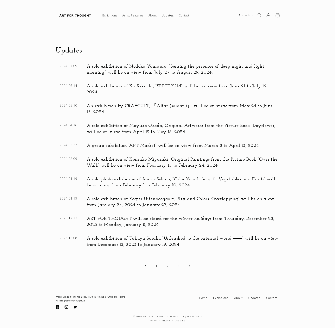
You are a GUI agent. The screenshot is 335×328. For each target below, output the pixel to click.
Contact (271, 298)
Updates (254, 298)
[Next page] (189, 266)
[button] (259, 15)
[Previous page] (145, 266)
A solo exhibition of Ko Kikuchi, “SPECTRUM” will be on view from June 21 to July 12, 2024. (177, 89)
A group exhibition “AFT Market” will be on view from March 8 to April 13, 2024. (173, 145)
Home (203, 298)
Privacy (166, 320)
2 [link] (168, 266)
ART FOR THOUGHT (154, 316)
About (238, 298)
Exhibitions (220, 298)
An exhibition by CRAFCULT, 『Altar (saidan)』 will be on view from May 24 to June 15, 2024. (180, 109)
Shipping (179, 320)
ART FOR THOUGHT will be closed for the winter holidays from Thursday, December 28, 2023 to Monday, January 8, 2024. (180, 221)
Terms (153, 320)
